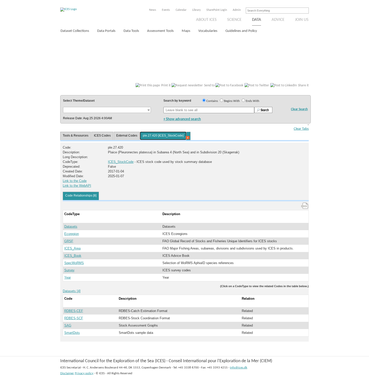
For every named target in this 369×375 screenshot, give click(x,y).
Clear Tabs (301, 129)
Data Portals (106, 31)
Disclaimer (67, 373)
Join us (302, 20)
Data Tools (131, 31)
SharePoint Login (216, 10)
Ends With (252, 101)
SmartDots (72, 333)
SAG (67, 325)
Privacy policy (84, 373)
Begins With (232, 101)
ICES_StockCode (121, 162)
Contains (212, 101)
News (152, 10)
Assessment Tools (160, 31)
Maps (186, 31)
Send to (209, 85)
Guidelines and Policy (241, 31)
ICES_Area (72, 248)
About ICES (206, 20)
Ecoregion (71, 234)
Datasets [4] (72, 291)
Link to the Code (75, 181)
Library (196, 10)
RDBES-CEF (73, 311)
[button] (107, 110)
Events (166, 10)
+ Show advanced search (182, 119)
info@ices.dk (238, 367)
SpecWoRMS (74, 263)
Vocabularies (207, 31)
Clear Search (299, 109)
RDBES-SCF (73, 318)
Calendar (181, 10)
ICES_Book (72, 256)
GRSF (68, 241)
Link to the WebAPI (77, 186)
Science (234, 20)
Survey (69, 270)
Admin (237, 10)
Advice (278, 20)
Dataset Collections (74, 31)
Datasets (70, 226)
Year (67, 277)
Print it (166, 85)
